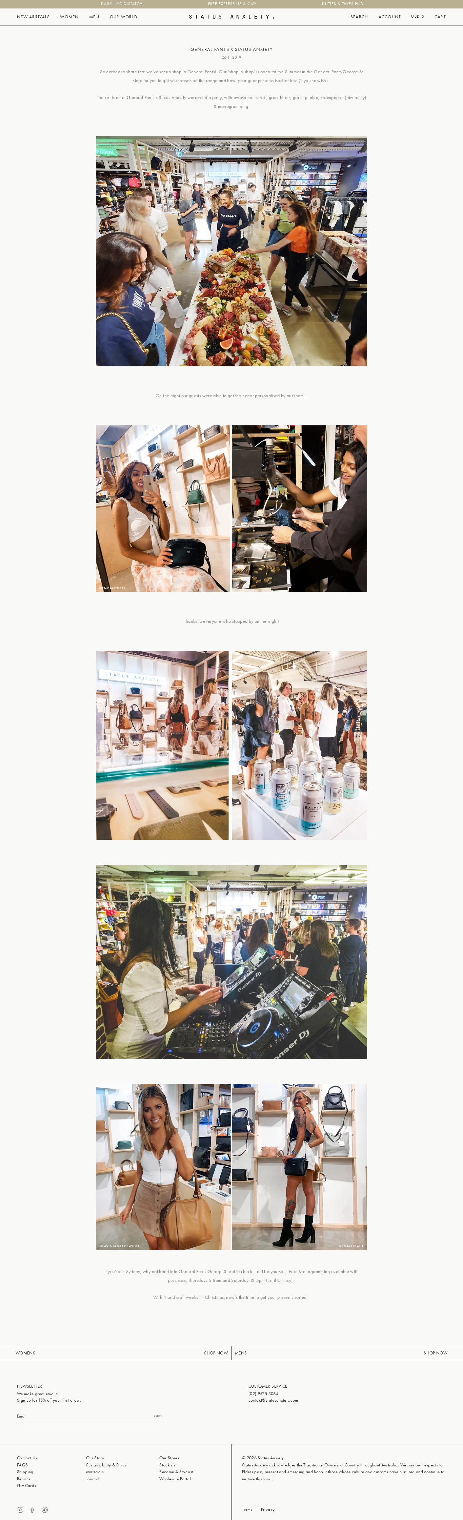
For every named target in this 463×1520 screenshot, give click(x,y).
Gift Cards (26, 1485)
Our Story (95, 1457)
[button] (33, 16)
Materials (95, 1471)
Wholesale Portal (175, 1478)
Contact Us (27, 1457)
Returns (23, 1478)
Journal (92, 1478)
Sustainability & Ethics (106, 1464)
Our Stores (169, 1457)
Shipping (25, 1471)
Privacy (268, 1509)
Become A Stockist (176, 1471)
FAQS (22, 1464)
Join (158, 1416)
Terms (247, 1509)
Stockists (167, 1464)
